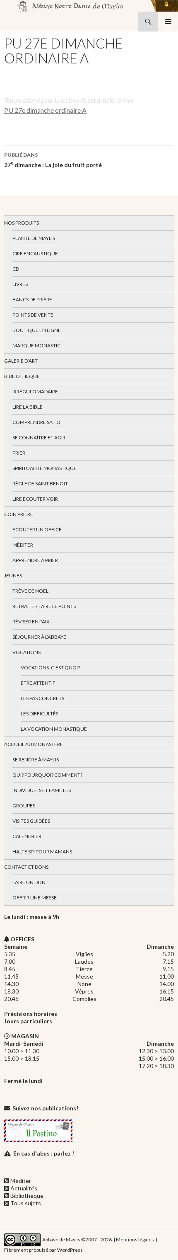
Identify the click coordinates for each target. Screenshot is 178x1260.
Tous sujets (25, 1203)
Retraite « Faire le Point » (44, 606)
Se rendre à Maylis (35, 759)
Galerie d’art (21, 361)
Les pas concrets (42, 698)
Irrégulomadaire (35, 391)
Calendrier (26, 836)
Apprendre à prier (35, 560)
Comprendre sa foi (37, 422)
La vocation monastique (54, 729)
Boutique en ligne (36, 330)
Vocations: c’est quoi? (50, 667)
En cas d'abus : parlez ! (43, 1153)
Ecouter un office (37, 529)
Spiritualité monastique (44, 468)
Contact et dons (26, 867)
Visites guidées (31, 821)
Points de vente (32, 315)
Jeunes (13, 575)
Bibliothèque (22, 376)
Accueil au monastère (33, 744)
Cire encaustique (35, 253)
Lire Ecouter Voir (35, 499)
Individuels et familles (41, 790)
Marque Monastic (36, 345)
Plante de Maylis (33, 238)
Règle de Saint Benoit (40, 483)
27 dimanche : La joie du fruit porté (53, 160)
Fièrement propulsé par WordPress (43, 1250)
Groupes (23, 805)
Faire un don (29, 882)
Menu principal (168, 22)
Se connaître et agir (38, 437)
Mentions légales (135, 1239)
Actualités (23, 1188)
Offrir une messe (34, 897)
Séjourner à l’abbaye (39, 637)
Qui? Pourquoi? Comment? (47, 775)
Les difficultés (39, 713)
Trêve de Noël (30, 591)
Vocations (26, 652)
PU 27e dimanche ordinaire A (45, 110)
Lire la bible (27, 407)
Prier (18, 453)
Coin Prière (18, 514)
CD (15, 269)
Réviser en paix (31, 621)
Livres (20, 284)
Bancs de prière (32, 299)
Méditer (22, 545)
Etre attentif (38, 683)
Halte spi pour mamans (42, 851)
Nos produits (21, 223)
